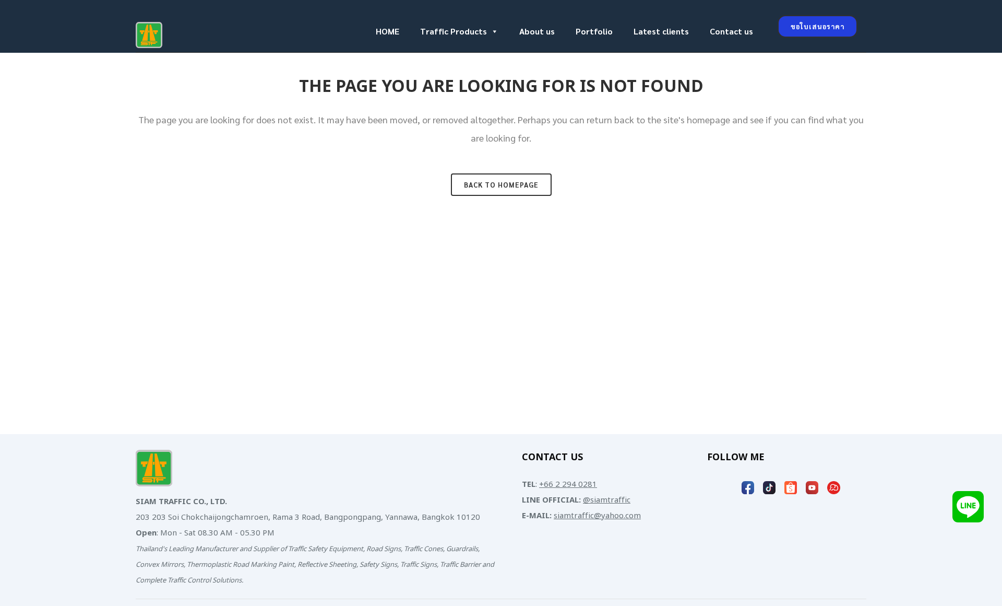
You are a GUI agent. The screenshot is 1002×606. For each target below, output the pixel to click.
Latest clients (661, 31)
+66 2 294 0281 (568, 485)
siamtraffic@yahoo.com (597, 516)
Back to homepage (501, 184)
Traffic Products (453, 31)
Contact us (731, 31)
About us (537, 31)
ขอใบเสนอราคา (817, 26)
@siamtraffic (606, 500)
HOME (387, 31)
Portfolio (594, 31)
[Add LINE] (968, 506)
